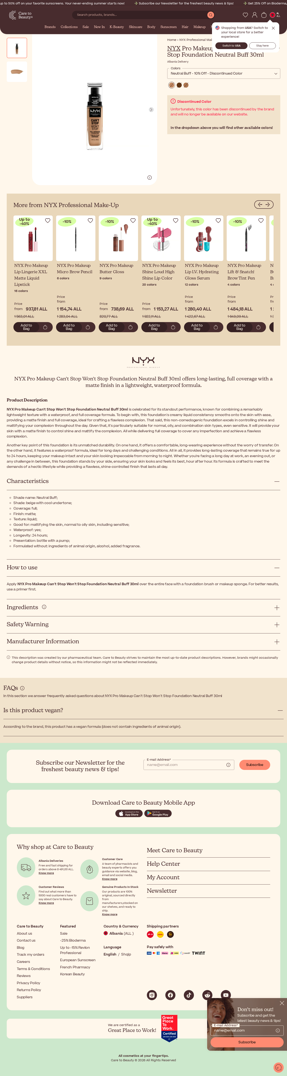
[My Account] (254, 15)
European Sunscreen (77, 960)
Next (151, 109)
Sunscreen (169, 27)
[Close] (282, 1003)
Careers (23, 961)
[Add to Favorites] (47, 220)
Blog (20, 947)
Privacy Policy (28, 983)
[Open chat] (279, 1068)
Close (273, 28)
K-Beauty (117, 27)
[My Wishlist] (245, 15)
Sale (86, 27)
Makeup (200, 27)
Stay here (262, 46)
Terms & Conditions (33, 969)
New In (99, 27)
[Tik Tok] (189, 995)
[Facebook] (170, 995)
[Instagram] (152, 995)
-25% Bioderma (73, 940)
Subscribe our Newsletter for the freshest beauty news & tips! (186, 3)
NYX (173, 49)
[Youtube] (226, 995)
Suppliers (25, 997)
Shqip (126, 954)
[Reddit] (207, 995)
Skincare (135, 27)
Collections (69, 27)
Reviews (24, 975)
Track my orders (30, 954)
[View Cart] (264, 15)
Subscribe (254, 764)
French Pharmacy (75, 967)
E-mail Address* (159, 759)
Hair (185, 27)
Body (151, 27)
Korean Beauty (72, 974)
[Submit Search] (210, 15)
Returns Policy (29, 990)
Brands (50, 27)
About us (24, 933)
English (110, 954)
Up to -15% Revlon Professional (75, 950)
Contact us (26, 940)
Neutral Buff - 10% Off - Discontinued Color (206, 73)
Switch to (231, 46)
